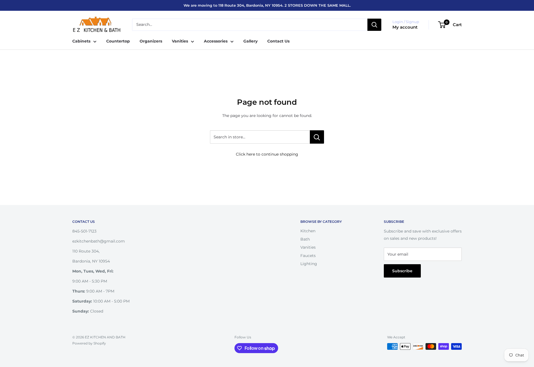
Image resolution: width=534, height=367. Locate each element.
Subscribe (402, 270)
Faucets (308, 255)
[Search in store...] (317, 137)
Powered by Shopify (89, 343)
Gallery (250, 41)
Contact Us (278, 41)
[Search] (374, 25)
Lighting (308, 263)
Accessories (216, 41)
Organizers (151, 41)
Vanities (180, 41)
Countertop (118, 41)
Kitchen (307, 230)
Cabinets (81, 41)
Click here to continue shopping (267, 154)
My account (404, 27)
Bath (305, 239)
